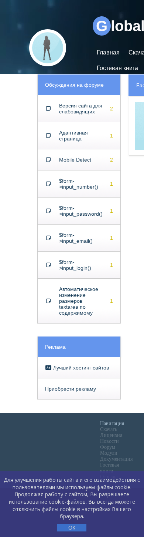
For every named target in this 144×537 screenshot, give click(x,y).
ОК (71, 528)
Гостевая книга (117, 68)
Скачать (108, 429)
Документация (116, 459)
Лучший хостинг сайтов (80, 368)
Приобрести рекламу (70, 389)
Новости (109, 441)
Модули (108, 453)
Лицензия (111, 435)
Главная (108, 52)
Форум (107, 447)
